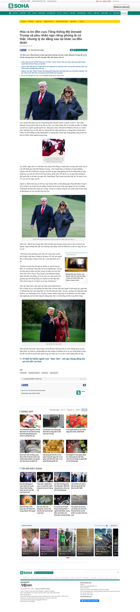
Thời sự (34, 13)
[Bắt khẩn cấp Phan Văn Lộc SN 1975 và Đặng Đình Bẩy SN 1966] (67, 542)
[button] (67, 557)
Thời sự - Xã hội (35, 577)
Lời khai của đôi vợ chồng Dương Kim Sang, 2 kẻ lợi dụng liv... (48, 549)
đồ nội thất (23, 373)
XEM (84, 410)
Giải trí (89, 13)
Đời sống (124, 13)
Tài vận (82, 21)
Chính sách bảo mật (85, 596)
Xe (110, 13)
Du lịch (24, 21)
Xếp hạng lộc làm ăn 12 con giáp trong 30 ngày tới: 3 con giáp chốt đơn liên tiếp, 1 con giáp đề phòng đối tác (53, 458)
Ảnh (111, 577)
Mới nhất (15, 13)
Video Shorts (27, 526)
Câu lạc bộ (45, 373)
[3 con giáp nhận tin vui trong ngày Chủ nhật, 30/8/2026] (76, 421)
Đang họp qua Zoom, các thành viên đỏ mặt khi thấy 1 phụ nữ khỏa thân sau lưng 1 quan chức (75, 277)
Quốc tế (65, 13)
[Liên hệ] (84, 385)
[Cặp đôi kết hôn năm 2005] (53, 321)
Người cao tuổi (48, 21)
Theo (53, 379)
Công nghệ (116, 13)
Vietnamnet (36, 390)
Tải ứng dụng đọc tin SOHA (44, 572)
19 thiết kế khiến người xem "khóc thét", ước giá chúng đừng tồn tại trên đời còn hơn (53, 360)
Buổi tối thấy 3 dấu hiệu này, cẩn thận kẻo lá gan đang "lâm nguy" (28, 509)
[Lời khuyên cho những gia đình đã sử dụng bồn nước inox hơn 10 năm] (53, 421)
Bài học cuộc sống (61, 21)
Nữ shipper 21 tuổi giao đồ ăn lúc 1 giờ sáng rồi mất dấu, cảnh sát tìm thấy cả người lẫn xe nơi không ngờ (76, 458)
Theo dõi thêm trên (99, 525)
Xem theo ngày (54, 410)
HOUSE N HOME (25, 1)
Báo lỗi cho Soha (81, 50)
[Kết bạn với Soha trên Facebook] (78, 393)
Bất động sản (51, 13)
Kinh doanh (42, 13)
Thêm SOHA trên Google (37, 50)
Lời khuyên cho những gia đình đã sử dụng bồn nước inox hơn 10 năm (52, 432)
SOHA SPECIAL (52, 1)
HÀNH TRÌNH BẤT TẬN (39, 1)
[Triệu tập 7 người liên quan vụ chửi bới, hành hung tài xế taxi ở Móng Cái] (45, 477)
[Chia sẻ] (23, 50)
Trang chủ (25, 577)
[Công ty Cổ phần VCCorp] (45, 584)
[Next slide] (115, 543)
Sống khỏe (104, 13)
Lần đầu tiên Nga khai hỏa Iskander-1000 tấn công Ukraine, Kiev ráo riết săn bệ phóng (61, 487)
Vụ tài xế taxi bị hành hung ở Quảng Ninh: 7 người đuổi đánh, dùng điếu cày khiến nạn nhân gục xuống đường (62, 511)
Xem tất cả (114, 525)
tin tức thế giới (28, 75)
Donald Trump (47, 75)
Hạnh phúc (23, 13)
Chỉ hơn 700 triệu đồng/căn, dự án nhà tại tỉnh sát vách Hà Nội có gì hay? (45, 510)
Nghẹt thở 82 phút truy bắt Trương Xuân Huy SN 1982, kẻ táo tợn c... (85, 549)
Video (106, 577)
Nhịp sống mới (81, 13)
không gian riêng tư (34, 373)
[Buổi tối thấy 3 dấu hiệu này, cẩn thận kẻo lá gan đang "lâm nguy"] (28, 500)
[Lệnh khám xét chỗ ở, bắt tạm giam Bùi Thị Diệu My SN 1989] (79, 477)
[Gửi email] (71, 50)
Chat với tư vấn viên (91, 600)
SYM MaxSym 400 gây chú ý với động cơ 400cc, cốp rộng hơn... (103, 549)
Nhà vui (31, 21)
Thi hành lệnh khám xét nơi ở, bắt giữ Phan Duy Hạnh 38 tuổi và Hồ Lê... (30, 549)
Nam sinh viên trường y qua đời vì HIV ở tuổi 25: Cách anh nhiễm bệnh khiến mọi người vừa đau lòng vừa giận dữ (30, 458)
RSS (115, 577)
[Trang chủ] (19, 6)
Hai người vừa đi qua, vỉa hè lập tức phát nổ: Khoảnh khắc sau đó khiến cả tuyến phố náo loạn (79, 511)
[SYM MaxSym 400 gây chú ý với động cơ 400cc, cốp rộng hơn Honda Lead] (103, 542)
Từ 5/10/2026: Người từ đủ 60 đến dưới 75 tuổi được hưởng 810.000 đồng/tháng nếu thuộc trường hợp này (30, 433)
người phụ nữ (54, 373)
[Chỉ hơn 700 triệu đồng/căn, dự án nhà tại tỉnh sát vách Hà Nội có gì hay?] (45, 500)
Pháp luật (96, 13)
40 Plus (59, 13)
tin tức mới (27, 390)
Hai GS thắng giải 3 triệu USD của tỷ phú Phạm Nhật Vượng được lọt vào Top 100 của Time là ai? (27, 488)
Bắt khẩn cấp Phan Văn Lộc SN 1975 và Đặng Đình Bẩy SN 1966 (66, 549)
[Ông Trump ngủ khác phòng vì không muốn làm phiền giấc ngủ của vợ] (53, 216)
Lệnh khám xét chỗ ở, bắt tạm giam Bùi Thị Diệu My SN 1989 (78, 486)
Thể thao (72, 13)
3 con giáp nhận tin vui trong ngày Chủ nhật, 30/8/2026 (76, 431)
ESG (29, 13)
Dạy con (38, 21)
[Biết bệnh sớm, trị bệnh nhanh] (121, 7)
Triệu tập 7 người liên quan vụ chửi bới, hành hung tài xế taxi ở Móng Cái (45, 487)
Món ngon (73, 21)
